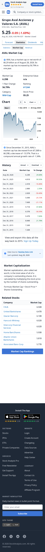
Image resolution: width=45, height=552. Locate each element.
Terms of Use (30, 480)
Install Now (37, 4)
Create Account (31, 438)
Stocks (5, 433)
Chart (31, 102)
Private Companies (10, 447)
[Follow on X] (11, 536)
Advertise (28, 452)
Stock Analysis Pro (10, 460)
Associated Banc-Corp (13, 344)
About (27, 470)
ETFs (4, 442)
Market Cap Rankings (22, 351)
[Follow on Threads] (24, 536)
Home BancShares (12, 332)
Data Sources (30, 447)
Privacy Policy (30, 485)
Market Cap (18, 48)
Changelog (29, 442)
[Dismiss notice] (2, 4)
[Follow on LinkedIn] (18, 536)
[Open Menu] (3, 12)
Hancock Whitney (11, 320)
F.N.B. (6, 307)
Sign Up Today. (31, 241)
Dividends (32, 42)
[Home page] (9, 12)
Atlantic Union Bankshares (9, 338)
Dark (16, 525)
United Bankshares (12, 311)
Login (27, 433)
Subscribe (22, 513)
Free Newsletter (9, 465)
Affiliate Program (32, 490)
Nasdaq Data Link (25, 252)
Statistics (20, 42)
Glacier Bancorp (11, 316)
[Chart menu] (40, 102)
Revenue (28, 48)
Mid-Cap (6, 95)
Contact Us (29, 475)
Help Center (29, 457)
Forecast (9, 42)
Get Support (8, 470)
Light (8, 525)
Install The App (9, 475)
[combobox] (28, 12)
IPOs (4, 438)
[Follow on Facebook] (4, 536)
